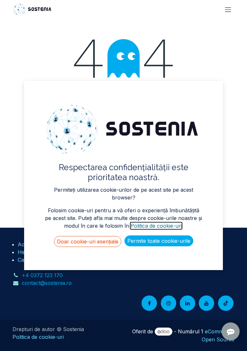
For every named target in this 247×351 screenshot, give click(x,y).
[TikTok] (225, 303)
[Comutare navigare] (228, 9)
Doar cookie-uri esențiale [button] (87, 241)
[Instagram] (168, 303)
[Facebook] (149, 303)
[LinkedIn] (187, 303)
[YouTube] (206, 303)
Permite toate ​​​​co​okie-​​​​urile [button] (158, 241)
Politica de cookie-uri (38, 337)
